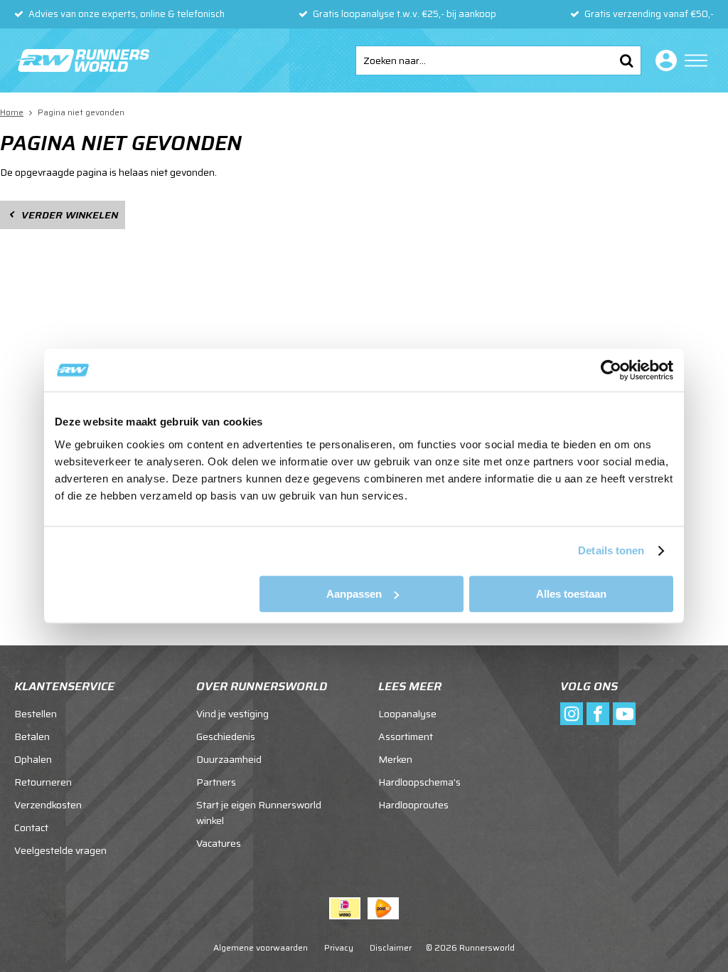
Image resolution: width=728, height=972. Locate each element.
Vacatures (218, 843)
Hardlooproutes (413, 805)
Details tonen (611, 550)
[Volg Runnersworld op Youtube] (624, 713)
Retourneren (43, 782)
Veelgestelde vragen (60, 850)
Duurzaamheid (229, 759)
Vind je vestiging (232, 714)
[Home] (81, 60)
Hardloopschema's (419, 782)
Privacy (338, 947)
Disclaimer (391, 947)
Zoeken (626, 60)
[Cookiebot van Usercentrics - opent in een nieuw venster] (611, 370)
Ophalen (33, 759)
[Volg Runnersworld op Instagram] (571, 713)
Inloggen (663, 60)
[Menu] (696, 60)
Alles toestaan (571, 594)
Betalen (32, 736)
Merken (395, 759)
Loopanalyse (407, 714)
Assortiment (405, 736)
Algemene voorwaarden (260, 947)
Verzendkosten (48, 805)
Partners (216, 782)
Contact (31, 827)
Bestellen (35, 714)
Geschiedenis (225, 736)
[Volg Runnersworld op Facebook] (598, 713)
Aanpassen (354, 594)
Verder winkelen (69, 215)
